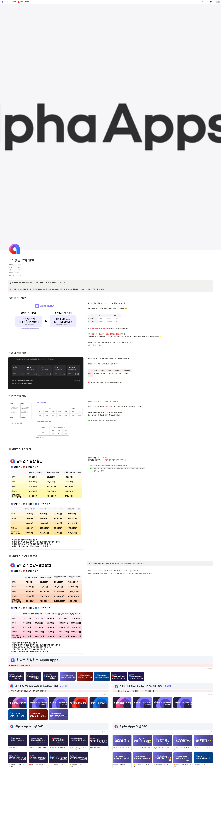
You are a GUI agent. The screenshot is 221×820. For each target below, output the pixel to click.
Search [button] (210, 668)
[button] (9, 2)
